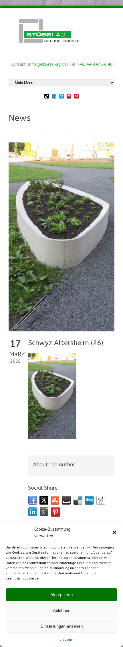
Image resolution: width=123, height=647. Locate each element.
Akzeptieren (61, 594)
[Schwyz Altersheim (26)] (61, 236)
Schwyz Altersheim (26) (65, 343)
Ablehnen (61, 610)
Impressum (64, 639)
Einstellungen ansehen (62, 626)
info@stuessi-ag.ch (47, 64)
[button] (114, 532)
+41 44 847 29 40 (95, 64)
